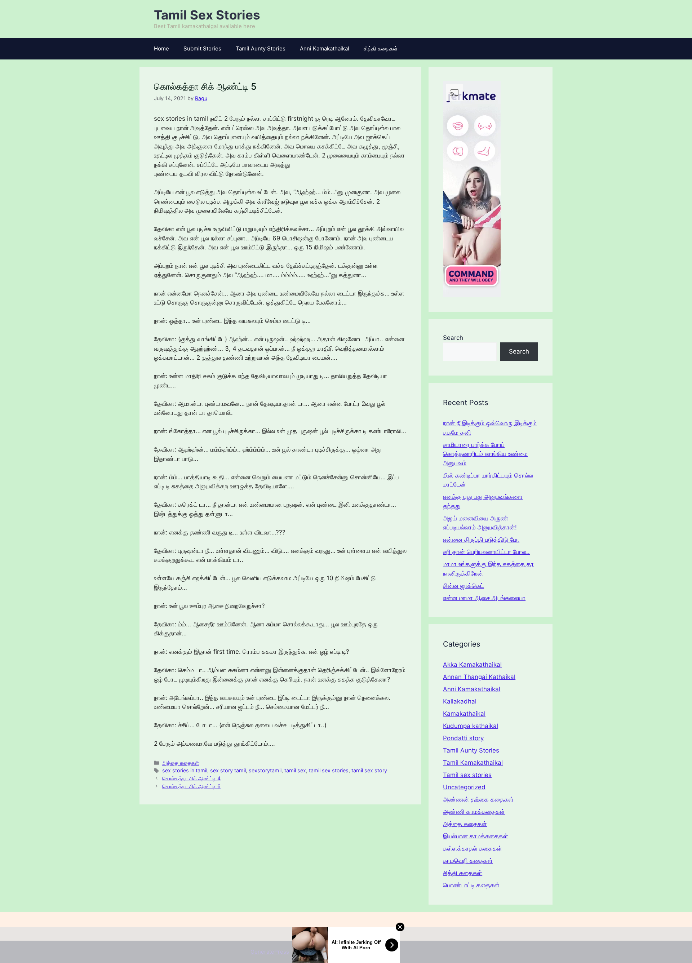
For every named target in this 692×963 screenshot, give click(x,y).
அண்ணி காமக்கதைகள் (474, 811)
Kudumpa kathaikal (470, 725)
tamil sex (295, 770)
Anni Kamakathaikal (324, 48)
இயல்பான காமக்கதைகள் (475, 836)
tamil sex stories (329, 770)
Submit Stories (202, 48)
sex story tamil (228, 770)
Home (161, 48)
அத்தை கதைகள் (180, 763)
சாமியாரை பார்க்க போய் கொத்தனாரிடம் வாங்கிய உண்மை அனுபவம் (485, 454)
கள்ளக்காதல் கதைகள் (472, 848)
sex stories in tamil (184, 770)
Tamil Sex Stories (207, 14)
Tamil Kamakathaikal (473, 762)
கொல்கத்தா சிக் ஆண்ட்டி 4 (191, 778)
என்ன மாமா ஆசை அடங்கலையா (484, 598)
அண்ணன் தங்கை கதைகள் (478, 799)
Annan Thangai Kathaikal (479, 676)
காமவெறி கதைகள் (468, 860)
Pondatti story (463, 738)
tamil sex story (369, 770)
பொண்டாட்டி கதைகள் (471, 885)
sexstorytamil (265, 770)
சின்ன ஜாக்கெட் (463, 585)
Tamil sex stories (467, 774)
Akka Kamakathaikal (472, 664)
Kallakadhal (459, 701)
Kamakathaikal (464, 713)
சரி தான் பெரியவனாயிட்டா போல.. (486, 551)
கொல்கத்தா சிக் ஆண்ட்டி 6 (191, 786)
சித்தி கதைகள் (381, 48)
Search (453, 337)
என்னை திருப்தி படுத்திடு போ (481, 539)
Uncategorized (464, 787)
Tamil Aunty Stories (260, 48)
